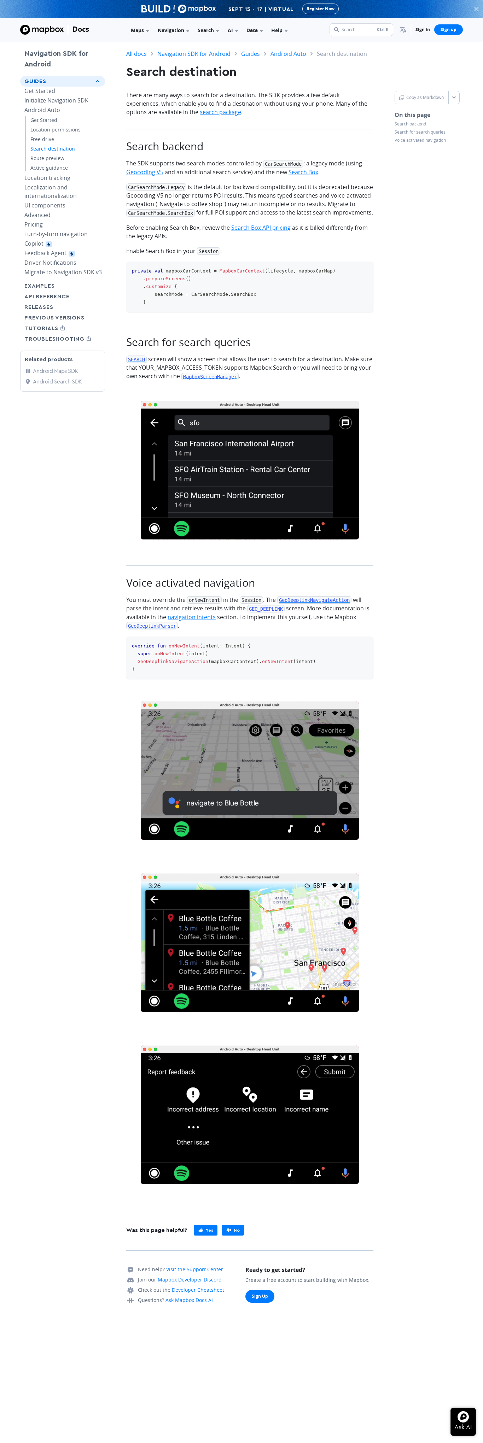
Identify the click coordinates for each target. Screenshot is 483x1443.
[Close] (476, 8)
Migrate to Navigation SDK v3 (63, 272)
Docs (80, 29)
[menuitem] (403, 29)
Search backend (410, 124)
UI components (44, 205)
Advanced (37, 215)
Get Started (39, 91)
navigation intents (192, 617)
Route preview (47, 158)
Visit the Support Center (194, 1269)
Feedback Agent (58, 253)
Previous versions (54, 318)
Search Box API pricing (261, 227)
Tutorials (54, 328)
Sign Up (260, 1296)
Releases (38, 307)
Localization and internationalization (50, 191)
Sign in (422, 30)
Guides (35, 81)
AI (230, 30)
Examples (39, 286)
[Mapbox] (42, 30)
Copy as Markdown (425, 97)
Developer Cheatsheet (198, 1289)
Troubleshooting (62, 339)
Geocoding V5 (144, 172)
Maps (137, 30)
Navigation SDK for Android (56, 59)
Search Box (303, 172)
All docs (136, 54)
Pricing (33, 224)
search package (220, 112)
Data (252, 30)
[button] (403, 29)
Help (277, 30)
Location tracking (47, 178)
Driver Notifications (50, 262)
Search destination (52, 148)
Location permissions (55, 129)
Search (206, 30)
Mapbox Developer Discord (190, 1279)
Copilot (47, 243)
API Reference (46, 296)
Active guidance (49, 167)
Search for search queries (420, 132)
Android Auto (42, 110)
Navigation (171, 30)
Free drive (42, 139)
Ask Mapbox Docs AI (189, 1300)
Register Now (320, 9)
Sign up (448, 30)
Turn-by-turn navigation (56, 234)
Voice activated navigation (420, 140)
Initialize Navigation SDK (56, 100)
